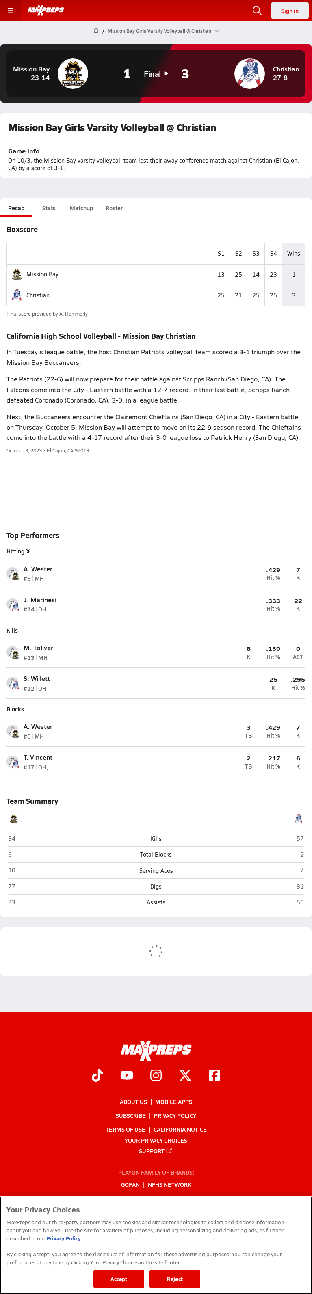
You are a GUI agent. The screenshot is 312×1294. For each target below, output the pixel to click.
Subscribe (131, 1115)
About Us (133, 1102)
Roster (114, 208)
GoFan (130, 1184)
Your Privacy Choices (156, 1139)
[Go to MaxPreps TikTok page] (97, 1076)
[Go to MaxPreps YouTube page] (126, 1076)
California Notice (180, 1129)
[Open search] (257, 10)
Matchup (81, 208)
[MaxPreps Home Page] (96, 30)
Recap (16, 208)
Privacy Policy (175, 1115)
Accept (119, 1279)
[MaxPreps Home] (46, 10)
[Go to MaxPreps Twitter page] (185, 1076)
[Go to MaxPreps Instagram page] (156, 1076)
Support (152, 1150)
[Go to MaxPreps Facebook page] (214, 1076)
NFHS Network (169, 1184)
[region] (156, 1245)
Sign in (290, 10)
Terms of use (125, 1129)
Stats (49, 208)
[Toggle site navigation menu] (10, 10)
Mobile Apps (173, 1102)
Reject (175, 1279)
